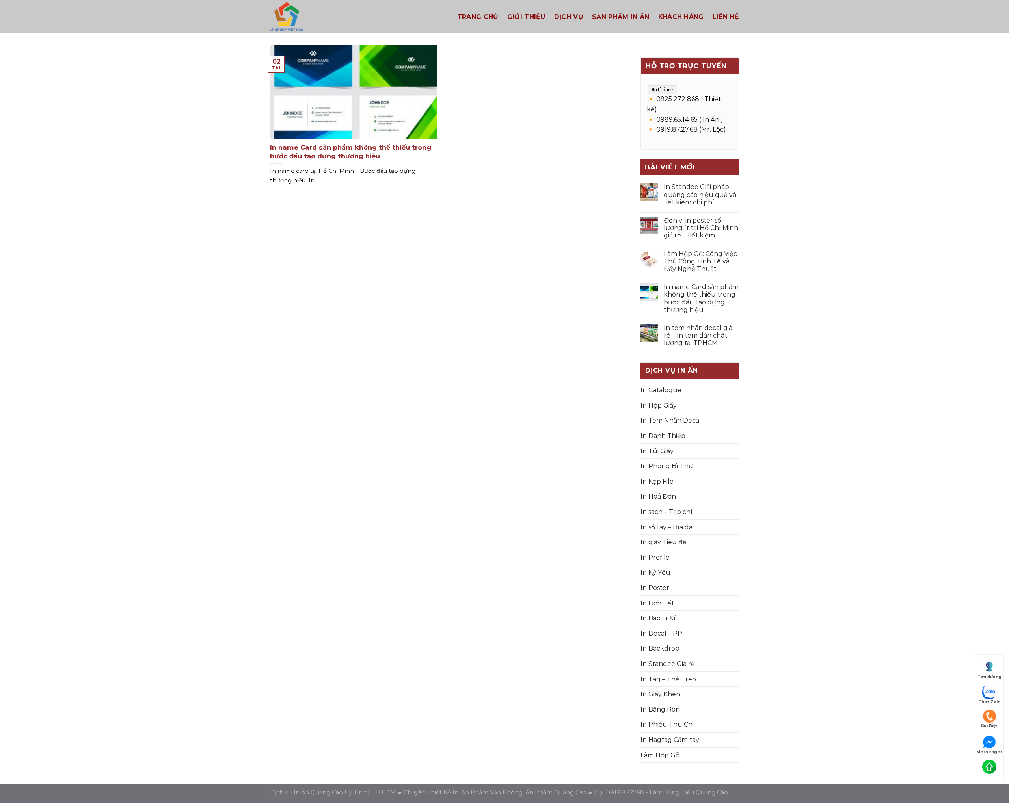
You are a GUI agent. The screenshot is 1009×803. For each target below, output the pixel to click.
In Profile (655, 557)
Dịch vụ (568, 16)
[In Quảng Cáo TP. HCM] (327, 16)
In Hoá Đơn (658, 496)
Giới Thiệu (526, 16)
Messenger (989, 752)
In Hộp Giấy (658, 405)
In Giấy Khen (660, 694)
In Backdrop (659, 648)
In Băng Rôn (660, 709)
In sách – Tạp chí (666, 512)
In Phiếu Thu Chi (667, 724)
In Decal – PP (661, 633)
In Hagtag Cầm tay (669, 740)
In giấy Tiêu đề (663, 542)
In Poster (654, 588)
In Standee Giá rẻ (667, 664)
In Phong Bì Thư (666, 466)
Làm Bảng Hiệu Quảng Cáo (689, 792)
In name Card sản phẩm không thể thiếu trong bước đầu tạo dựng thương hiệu (700, 298)
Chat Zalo (989, 702)
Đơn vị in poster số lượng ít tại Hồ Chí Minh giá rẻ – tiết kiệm (700, 228)
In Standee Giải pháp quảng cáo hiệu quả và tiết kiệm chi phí (699, 194)
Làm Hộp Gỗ (659, 755)
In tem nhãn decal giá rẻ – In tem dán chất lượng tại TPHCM (697, 335)
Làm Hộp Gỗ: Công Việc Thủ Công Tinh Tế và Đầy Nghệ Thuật (700, 261)
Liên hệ (726, 16)
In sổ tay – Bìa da (666, 527)
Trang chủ (478, 16)
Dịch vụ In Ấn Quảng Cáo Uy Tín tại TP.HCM (333, 792)
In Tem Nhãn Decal (670, 420)
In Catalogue (660, 390)
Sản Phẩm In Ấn (620, 16)
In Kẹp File (657, 481)
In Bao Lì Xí (658, 618)
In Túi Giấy (657, 451)
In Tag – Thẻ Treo (668, 679)
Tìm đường (989, 676)
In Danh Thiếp (662, 436)
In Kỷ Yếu (655, 572)
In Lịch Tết (657, 603)
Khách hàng (681, 16)
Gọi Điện (989, 725)
